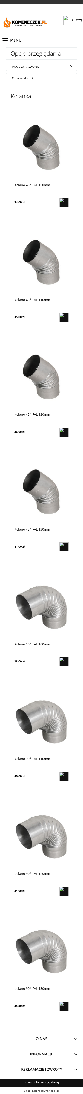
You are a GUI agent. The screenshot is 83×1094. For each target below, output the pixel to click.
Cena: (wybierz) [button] (22, 78)
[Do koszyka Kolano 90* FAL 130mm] (64, 1006)
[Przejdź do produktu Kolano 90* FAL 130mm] (41, 950)
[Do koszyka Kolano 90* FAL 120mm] (64, 891)
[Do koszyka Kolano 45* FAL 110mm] (64, 317)
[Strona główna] (25, 23)
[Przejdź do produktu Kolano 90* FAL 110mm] (41, 721)
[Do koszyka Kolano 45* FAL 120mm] (64, 432)
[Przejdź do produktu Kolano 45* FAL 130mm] (41, 491)
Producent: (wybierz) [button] (26, 66)
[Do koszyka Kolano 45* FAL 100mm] (64, 202)
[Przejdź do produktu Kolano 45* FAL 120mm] (41, 376)
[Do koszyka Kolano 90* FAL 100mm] (64, 661)
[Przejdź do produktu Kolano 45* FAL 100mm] (41, 147)
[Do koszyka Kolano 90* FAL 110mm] (64, 776)
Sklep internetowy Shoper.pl (41, 1091)
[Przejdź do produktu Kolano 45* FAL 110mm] (41, 262)
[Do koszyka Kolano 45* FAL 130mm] (64, 546)
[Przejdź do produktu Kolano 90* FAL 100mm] (41, 606)
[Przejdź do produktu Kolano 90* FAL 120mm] (41, 835)
